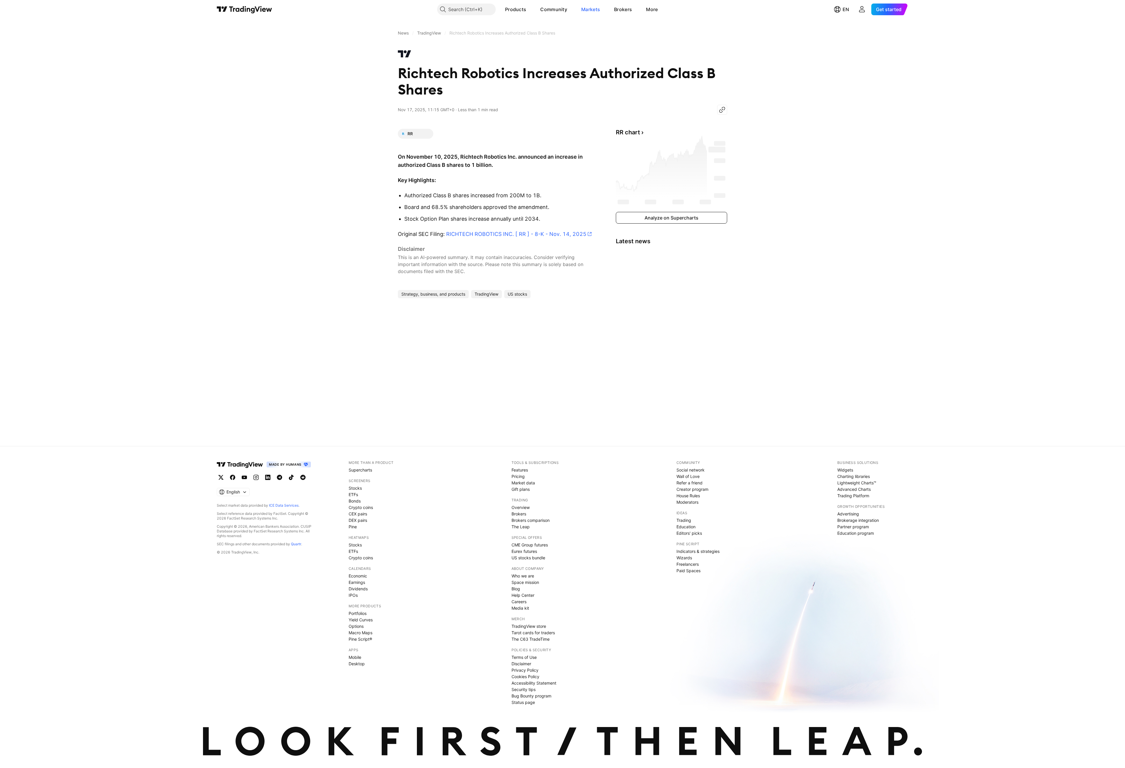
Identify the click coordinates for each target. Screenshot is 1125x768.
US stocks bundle (528, 557)
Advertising (848, 513)
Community (553, 9)
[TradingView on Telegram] (279, 477)
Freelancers (687, 564)
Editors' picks (689, 533)
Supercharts (360, 469)
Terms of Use (524, 657)
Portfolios (358, 613)
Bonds (355, 500)
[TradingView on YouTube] (244, 477)
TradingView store (529, 626)
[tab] (415, 134)
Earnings (357, 582)
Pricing (518, 476)
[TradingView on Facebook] (233, 477)
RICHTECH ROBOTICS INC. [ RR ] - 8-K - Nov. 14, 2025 (516, 234)
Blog (516, 588)
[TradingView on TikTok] (291, 477)
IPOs (353, 595)
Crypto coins (361, 507)
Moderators (687, 502)
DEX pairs (358, 520)
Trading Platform (853, 495)
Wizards (684, 557)
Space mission (525, 582)
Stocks (355, 488)
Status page (523, 702)
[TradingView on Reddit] (303, 477)
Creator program (692, 489)
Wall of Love (688, 476)
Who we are (523, 575)
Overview (521, 507)
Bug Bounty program (531, 695)
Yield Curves (361, 619)
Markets (590, 9)
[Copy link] (722, 110)
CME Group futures (530, 544)
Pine (353, 526)
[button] (530, 9)
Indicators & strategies (698, 551)
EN (846, 9)
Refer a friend (689, 482)
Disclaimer (521, 663)
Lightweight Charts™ (856, 482)
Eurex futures (524, 551)
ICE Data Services (284, 505)
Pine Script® (360, 639)
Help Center (523, 595)
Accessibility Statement (534, 682)
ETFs (353, 494)
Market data (523, 482)
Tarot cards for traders (533, 632)
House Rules (688, 495)
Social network (690, 469)
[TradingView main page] (244, 9)
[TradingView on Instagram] (256, 477)
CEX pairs (358, 513)
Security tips (524, 689)
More (652, 9)
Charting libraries (853, 476)
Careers (519, 601)
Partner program (853, 526)
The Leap (521, 526)
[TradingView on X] (221, 477)
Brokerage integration (858, 520)
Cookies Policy (525, 676)
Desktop (357, 663)
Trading (683, 520)
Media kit (520, 608)
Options (356, 626)
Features (520, 469)
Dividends (358, 588)
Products (515, 9)
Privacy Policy (525, 670)
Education (686, 526)
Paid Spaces (688, 570)
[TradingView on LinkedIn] (268, 477)
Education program (855, 533)
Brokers (623, 9)
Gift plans (521, 489)
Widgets (845, 469)
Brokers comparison (531, 520)
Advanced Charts (854, 489)
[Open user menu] (862, 9)
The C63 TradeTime (531, 639)
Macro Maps (360, 632)
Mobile (355, 657)
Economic (358, 575)
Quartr (296, 544)
